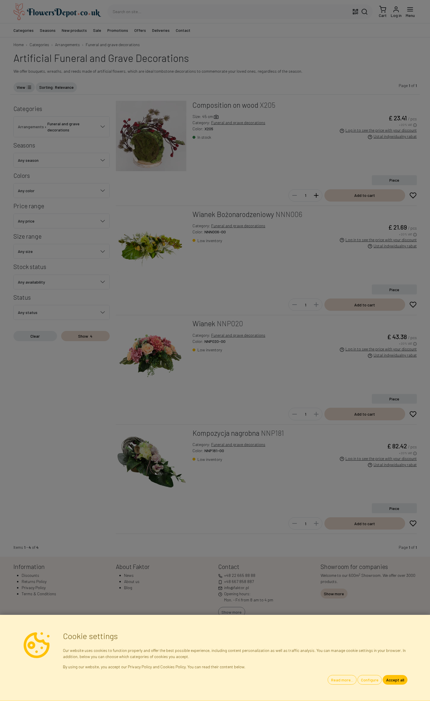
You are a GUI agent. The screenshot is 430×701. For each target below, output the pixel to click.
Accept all (395, 679)
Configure (370, 679)
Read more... (342, 679)
